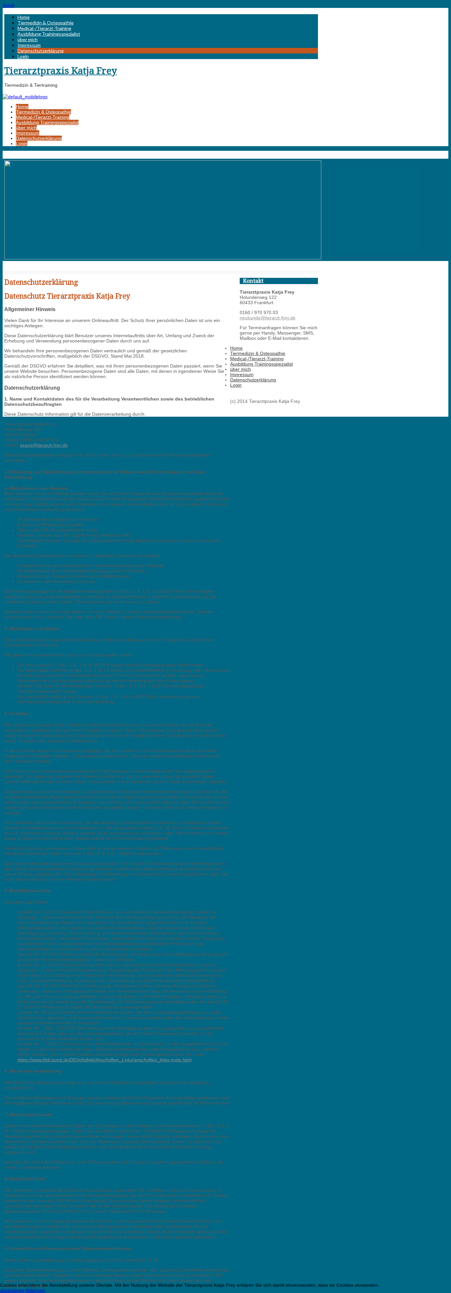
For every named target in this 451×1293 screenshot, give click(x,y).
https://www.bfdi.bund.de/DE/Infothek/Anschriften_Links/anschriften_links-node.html (104, 1059)
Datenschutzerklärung (40, 50)
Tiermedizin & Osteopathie (45, 22)
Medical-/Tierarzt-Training (44, 28)
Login (23, 56)
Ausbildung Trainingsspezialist (48, 34)
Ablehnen (35, 1290)
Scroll (8, 5)
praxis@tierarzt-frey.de (44, 445)
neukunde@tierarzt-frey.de (267, 317)
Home (23, 17)
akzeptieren (12, 1290)
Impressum (29, 45)
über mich (27, 39)
